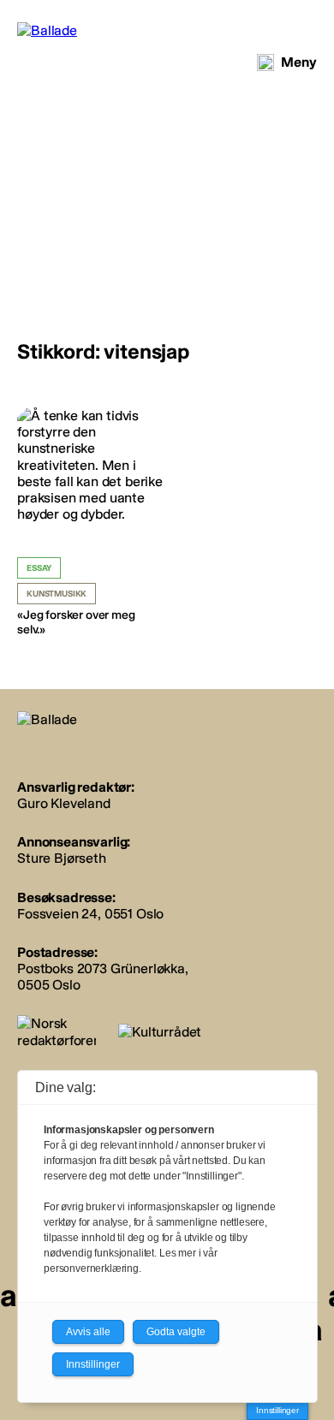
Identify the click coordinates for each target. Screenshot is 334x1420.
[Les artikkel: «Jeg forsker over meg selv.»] (90, 522)
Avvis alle (88, 1332)
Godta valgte (176, 1332)
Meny (299, 62)
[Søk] (265, 62)
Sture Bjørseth (61, 858)
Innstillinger (277, 1410)
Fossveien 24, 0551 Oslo (90, 914)
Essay (39, 568)
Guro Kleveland (63, 803)
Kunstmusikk (56, 594)
